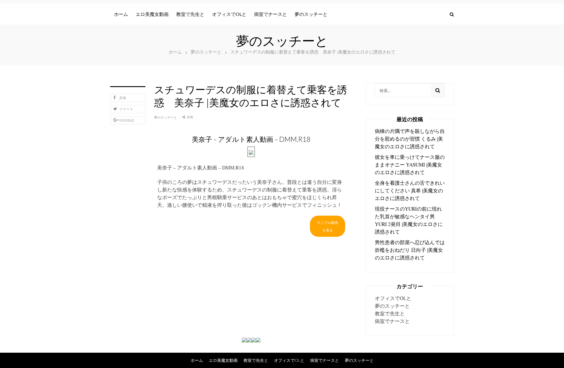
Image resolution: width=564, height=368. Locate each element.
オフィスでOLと (229, 14)
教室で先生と (190, 14)
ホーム (121, 14)
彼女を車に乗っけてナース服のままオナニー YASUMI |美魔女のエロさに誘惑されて (410, 165)
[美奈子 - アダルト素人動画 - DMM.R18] (251, 151)
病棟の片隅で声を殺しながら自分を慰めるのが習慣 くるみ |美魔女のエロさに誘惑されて (410, 139)
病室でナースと (270, 14)
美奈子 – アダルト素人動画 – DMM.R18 (200, 167)
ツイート (126, 109)
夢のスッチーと (311, 14)
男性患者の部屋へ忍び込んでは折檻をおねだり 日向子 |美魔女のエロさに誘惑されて (410, 250)
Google (126, 120)
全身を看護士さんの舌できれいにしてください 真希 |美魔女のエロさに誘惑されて (410, 190)
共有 (122, 98)
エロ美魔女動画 (152, 14)
